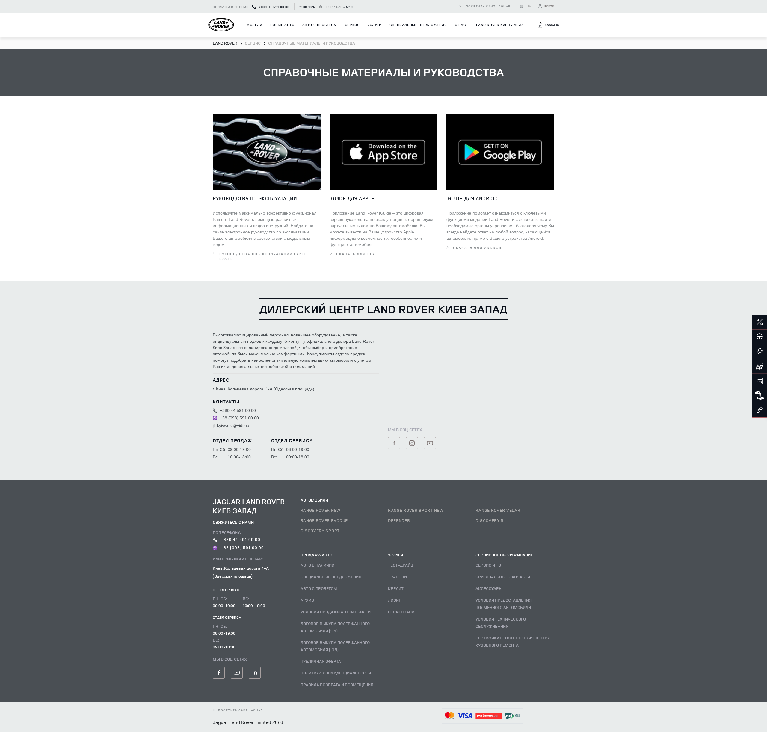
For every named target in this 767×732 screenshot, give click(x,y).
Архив (307, 600)
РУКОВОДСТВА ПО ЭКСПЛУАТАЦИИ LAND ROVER (262, 256)
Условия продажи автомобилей (336, 612)
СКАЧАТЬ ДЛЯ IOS (355, 253)
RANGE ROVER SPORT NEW (415, 510)
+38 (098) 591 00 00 (239, 418)
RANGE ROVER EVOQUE (324, 520)
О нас (460, 24)
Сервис (352, 24)
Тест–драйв (400, 565)
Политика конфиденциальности (336, 673)
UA (529, 6)
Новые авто (282, 24)
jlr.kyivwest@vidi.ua (231, 425)
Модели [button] (254, 24)
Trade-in (397, 576)
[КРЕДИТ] (759, 380)
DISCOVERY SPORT (320, 530)
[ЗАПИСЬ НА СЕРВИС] (759, 351)
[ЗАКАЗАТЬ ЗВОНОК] (759, 410)
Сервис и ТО (488, 565)
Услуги (374, 24)
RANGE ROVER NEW (321, 510)
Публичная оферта (321, 661)
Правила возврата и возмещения (337, 684)
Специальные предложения (418, 24)
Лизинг (396, 600)
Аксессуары (488, 588)
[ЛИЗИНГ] (759, 395)
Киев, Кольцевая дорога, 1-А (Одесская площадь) (241, 572)
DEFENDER (399, 520)
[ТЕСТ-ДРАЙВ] (759, 336)
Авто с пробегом (319, 24)
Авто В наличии (317, 565)
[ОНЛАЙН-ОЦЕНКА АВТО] (759, 366)
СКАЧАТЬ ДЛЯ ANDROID (478, 247)
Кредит (396, 588)
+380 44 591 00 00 (273, 6)
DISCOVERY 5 (489, 520)
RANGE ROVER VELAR (497, 510)
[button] (548, 25)
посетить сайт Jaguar (488, 6)
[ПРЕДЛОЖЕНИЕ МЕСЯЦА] (759, 322)
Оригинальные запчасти (502, 576)
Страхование (402, 612)
